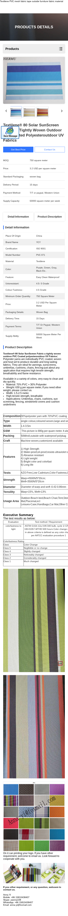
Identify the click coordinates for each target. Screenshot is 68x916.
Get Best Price (18, 149)
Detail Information (18, 216)
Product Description (50, 216)
